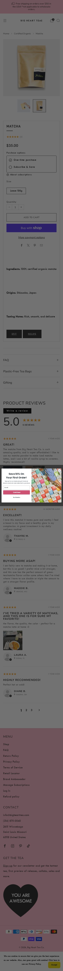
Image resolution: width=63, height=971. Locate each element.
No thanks (16, 497)
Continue (16, 492)
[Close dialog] (59, 470)
